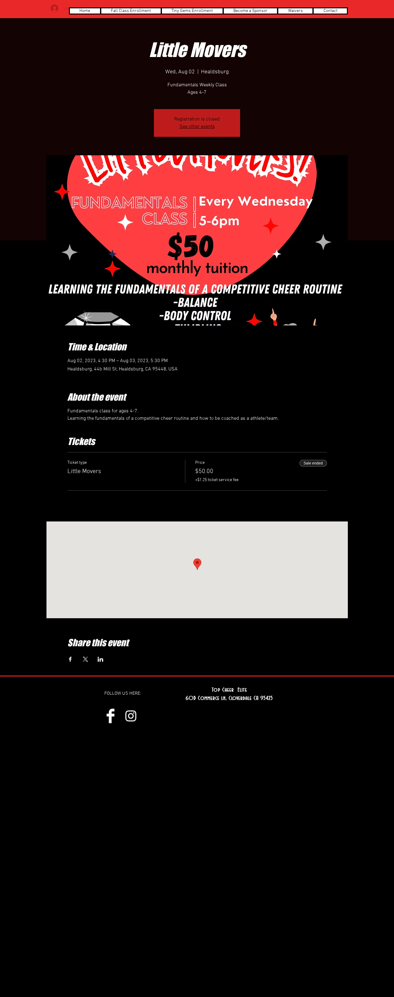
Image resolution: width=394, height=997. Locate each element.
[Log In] (54, 8)
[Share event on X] (85, 659)
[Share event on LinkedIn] (100, 659)
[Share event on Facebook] (70, 659)
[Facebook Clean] (110, 716)
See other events (197, 127)
